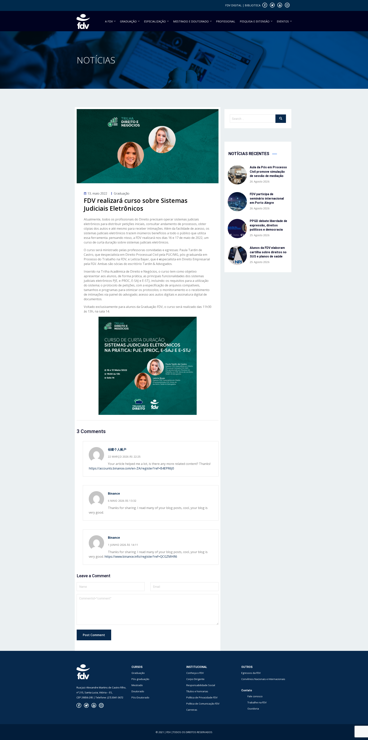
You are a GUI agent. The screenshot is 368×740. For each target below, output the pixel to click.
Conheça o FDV (195, 673)
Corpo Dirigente (195, 679)
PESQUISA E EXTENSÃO (254, 21)
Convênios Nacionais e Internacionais (263, 679)
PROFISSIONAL (225, 21)
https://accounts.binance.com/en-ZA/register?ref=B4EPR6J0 (131, 468)
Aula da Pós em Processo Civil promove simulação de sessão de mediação (268, 171)
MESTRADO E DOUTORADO (191, 21)
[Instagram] (287, 5)
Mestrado (137, 685)
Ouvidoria (253, 708)
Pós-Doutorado (140, 697)
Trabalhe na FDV (257, 702)
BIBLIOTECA (252, 5)
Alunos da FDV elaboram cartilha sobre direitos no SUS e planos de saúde (268, 252)
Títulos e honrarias (197, 691)
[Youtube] (279, 5)
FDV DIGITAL (233, 5)
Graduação (121, 193)
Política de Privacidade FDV (202, 697)
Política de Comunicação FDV (202, 703)
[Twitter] (272, 5)
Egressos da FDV (251, 673)
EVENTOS (283, 21)
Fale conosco (255, 696)
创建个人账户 (117, 449)
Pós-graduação (140, 679)
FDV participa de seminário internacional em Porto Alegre (267, 198)
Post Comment (94, 635)
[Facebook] (264, 5)
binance (114, 537)
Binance (114, 493)
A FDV (109, 21)
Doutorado (137, 691)
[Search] (280, 118)
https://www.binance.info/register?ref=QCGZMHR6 (140, 556)
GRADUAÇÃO (128, 21)
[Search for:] (258, 118)
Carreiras (191, 709)
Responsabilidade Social (200, 685)
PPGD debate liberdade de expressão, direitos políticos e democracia (268, 225)
